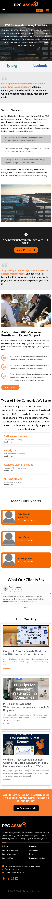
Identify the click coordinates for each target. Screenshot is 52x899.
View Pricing (24, 249)
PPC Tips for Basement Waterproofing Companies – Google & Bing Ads (26, 707)
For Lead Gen (7, 858)
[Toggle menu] (4, 10)
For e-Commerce (9, 854)
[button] (24, 607)
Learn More (10, 387)
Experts (32, 846)
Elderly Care (11, 450)
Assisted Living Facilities (18, 464)
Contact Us (33, 850)
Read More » (8, 442)
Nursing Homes (13, 478)
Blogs (31, 854)
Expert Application (37, 858)
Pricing (5, 846)
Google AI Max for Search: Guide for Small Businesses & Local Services (24, 652)
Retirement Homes (15, 436)
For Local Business (10, 850)
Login (39, 10)
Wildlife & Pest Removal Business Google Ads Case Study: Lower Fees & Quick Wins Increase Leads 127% (25, 762)
